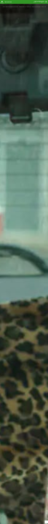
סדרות (42, 6)
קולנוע (44, 521)
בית (45, 6)
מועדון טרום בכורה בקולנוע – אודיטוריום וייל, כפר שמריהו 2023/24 (29, 6)
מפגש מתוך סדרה (39, 521)
